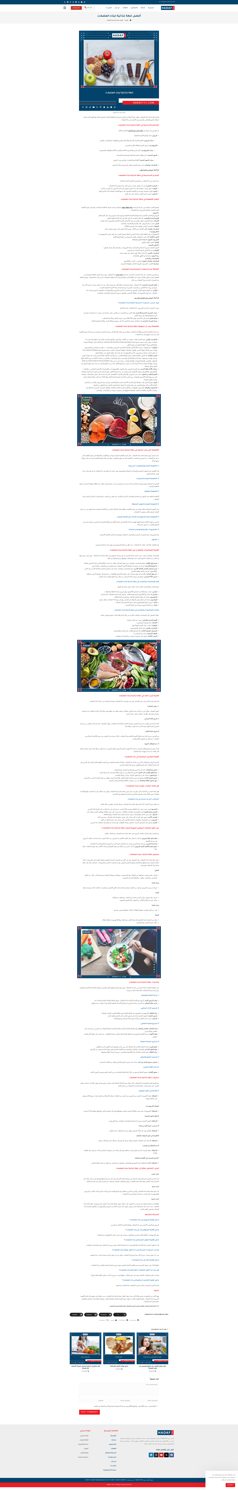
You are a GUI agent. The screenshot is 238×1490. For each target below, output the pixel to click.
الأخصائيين (134, 8)
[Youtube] (161, 1455)
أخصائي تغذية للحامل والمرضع (144, 298)
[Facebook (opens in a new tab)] (67, 2)
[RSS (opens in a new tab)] (78, 2)
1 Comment (102, 1320)
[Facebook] (171, 1455)
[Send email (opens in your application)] (81, 2)
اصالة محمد (133, 1320)
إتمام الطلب (84, 1453)
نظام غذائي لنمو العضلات (135, 130)
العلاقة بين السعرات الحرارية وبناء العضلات (135, 1306)
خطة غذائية (119, 274)
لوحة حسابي (84, 1436)
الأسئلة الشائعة (110, 1453)
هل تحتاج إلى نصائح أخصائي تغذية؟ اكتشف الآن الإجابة (85, 1367)
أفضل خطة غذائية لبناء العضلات (115, 20)
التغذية (112, 1320)
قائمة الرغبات (84, 1440)
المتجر (86, 1448)
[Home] (130, 20)
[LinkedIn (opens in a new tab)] (76, 2)
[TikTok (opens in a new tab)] (84, 2)
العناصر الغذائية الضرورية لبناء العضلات (118, 1306)
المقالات (125, 8)
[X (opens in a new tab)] (64, 2)
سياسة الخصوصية (109, 1470)
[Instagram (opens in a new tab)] (73, 2)
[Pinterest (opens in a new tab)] (70, 2)
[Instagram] (156, 1455)
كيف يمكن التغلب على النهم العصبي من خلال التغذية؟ (152, 1367)
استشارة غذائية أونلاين (146, 170)
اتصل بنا (109, 8)
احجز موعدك (112, 1457)
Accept (230, 1485)
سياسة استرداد (83, 1457)
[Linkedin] (151, 1455)
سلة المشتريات (83, 1444)
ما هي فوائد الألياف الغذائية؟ (119, 1366)
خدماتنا (143, 8)
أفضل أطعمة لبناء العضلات (150, 1306)
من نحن (117, 8)
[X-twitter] (166, 1455)
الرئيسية (151, 8)
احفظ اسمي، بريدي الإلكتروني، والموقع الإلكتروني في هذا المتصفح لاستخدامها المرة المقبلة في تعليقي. (125, 1406)
